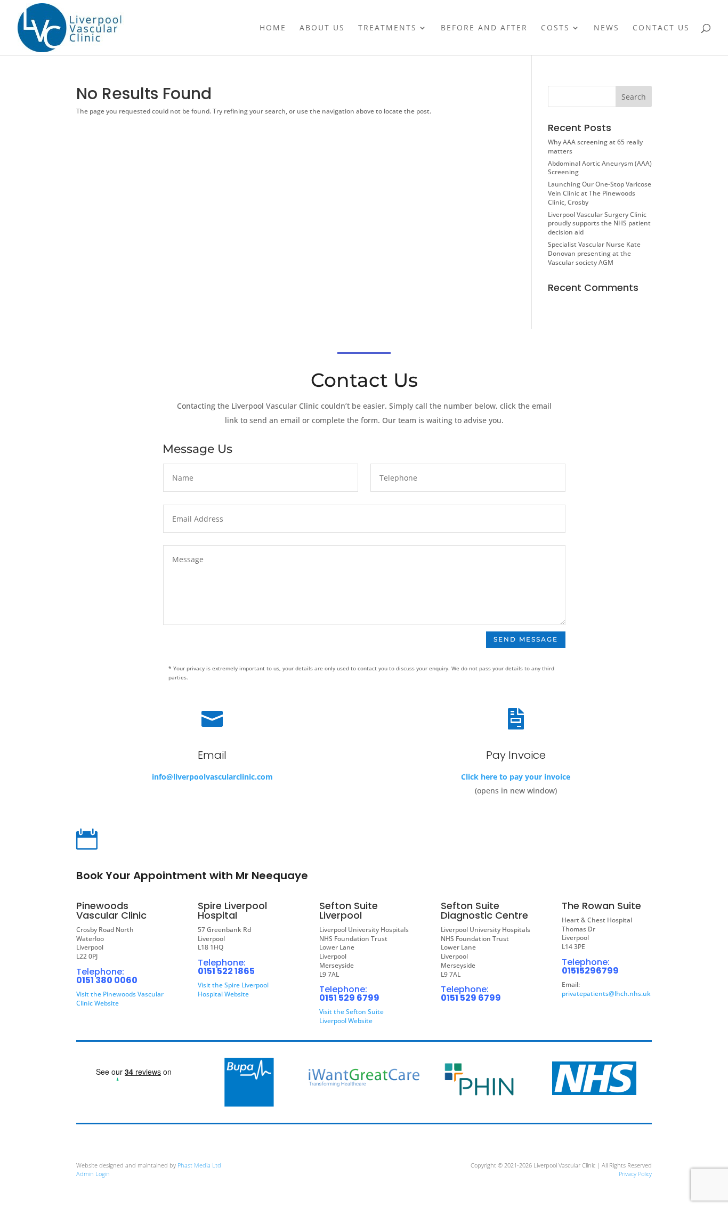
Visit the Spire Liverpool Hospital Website (233, 989)
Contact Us (661, 28)
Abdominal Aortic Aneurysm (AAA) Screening (600, 168)
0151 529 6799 (349, 998)
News (606, 28)
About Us (322, 28)
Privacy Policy (635, 1174)
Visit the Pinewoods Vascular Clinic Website (120, 999)
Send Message (526, 639)
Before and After (484, 28)
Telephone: (100, 972)
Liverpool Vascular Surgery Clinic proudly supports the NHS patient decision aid (599, 223)
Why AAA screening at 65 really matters (595, 146)
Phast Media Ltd (199, 1165)
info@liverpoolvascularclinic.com (212, 777)
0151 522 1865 (226, 971)
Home (273, 28)
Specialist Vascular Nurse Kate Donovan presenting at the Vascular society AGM (594, 253)
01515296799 (590, 970)
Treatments (387, 28)
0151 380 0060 (106, 980)
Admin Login (93, 1174)
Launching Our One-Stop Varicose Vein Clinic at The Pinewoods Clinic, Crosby (599, 193)
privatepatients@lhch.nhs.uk (606, 993)
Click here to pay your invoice (515, 777)
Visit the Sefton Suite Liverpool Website (351, 1016)
